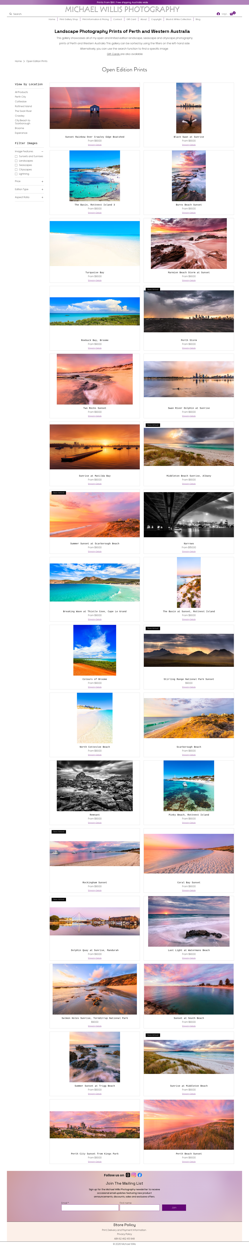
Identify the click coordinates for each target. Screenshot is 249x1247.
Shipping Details (94, 145)
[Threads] (128, 1175)
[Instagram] (134, 1175)
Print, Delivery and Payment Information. (124, 1230)
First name (126, 1203)
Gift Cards (113, 54)
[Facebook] (140, 1175)
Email (64, 1203)
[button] (233, 13)
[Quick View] (95, 108)
